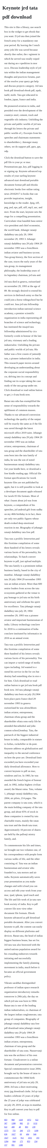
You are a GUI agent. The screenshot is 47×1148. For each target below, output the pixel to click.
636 (5, 1134)
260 (21, 1131)
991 (13, 1145)
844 (14, 1141)
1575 (6, 1131)
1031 (30, 1138)
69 (21, 1134)
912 (22, 1138)
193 (37, 1138)
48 (20, 1127)
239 (33, 1127)
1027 (14, 1134)
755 (14, 1131)
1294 (6, 1141)
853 (28, 1141)
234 (35, 1141)
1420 (21, 1120)
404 (27, 1134)
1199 (36, 1131)
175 (28, 1131)
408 (13, 1127)
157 (5, 1145)
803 (26, 1127)
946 (34, 1134)
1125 (14, 1138)
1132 (35, 1123)
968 (13, 1120)
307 (5, 1123)
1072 (29, 1120)
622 (36, 1120)
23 (28, 1123)
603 (5, 1120)
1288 (14, 1123)
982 (21, 1123)
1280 (21, 1145)
